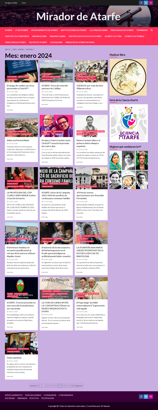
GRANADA (22, 131)
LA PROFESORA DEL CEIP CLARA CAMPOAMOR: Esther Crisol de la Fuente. (21, 195)
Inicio (24, 3)
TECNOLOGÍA (12, 79)
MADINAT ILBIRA (57, 36)
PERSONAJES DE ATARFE (122, 30)
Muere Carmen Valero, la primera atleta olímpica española (88, 143)
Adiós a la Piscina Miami (18, 140)
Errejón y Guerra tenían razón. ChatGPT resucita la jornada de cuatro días (56, 143)
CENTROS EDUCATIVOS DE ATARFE (85, 36)
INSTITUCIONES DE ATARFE (74, 30)
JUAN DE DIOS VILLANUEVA (86, 77)
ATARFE (8, 30)
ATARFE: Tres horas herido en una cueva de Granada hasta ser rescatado (21, 305)
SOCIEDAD (93, 134)
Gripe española (14, 357)
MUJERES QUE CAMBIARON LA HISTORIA (90, 131)
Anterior (33, 386)
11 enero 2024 (13, 201)
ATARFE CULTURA (113, 36)
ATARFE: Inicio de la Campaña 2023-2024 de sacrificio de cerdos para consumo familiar (56, 195)
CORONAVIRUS (66, 395)
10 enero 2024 (82, 259)
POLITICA (92, 79)
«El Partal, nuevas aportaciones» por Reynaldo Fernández (90, 195)
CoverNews (92, 406)
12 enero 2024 (47, 91)
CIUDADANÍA (56, 42)
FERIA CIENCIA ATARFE (15, 42)
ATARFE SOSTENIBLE (134, 36)
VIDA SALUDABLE (13, 351)
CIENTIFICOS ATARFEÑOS (17, 36)
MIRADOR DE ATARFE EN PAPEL (80, 42)
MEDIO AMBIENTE (13, 134)
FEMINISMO (142, 30)
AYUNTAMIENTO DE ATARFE (44, 30)
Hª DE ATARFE (21, 30)
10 (72, 386)
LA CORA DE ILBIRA (99, 30)
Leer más (10, 110)
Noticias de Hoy (24, 77)
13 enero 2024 (13, 91)
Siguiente (78, 386)
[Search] (151, 30)
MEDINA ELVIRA (39, 36)
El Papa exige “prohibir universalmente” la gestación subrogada (91, 305)
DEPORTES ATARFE (38, 42)
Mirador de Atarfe (78, 16)
